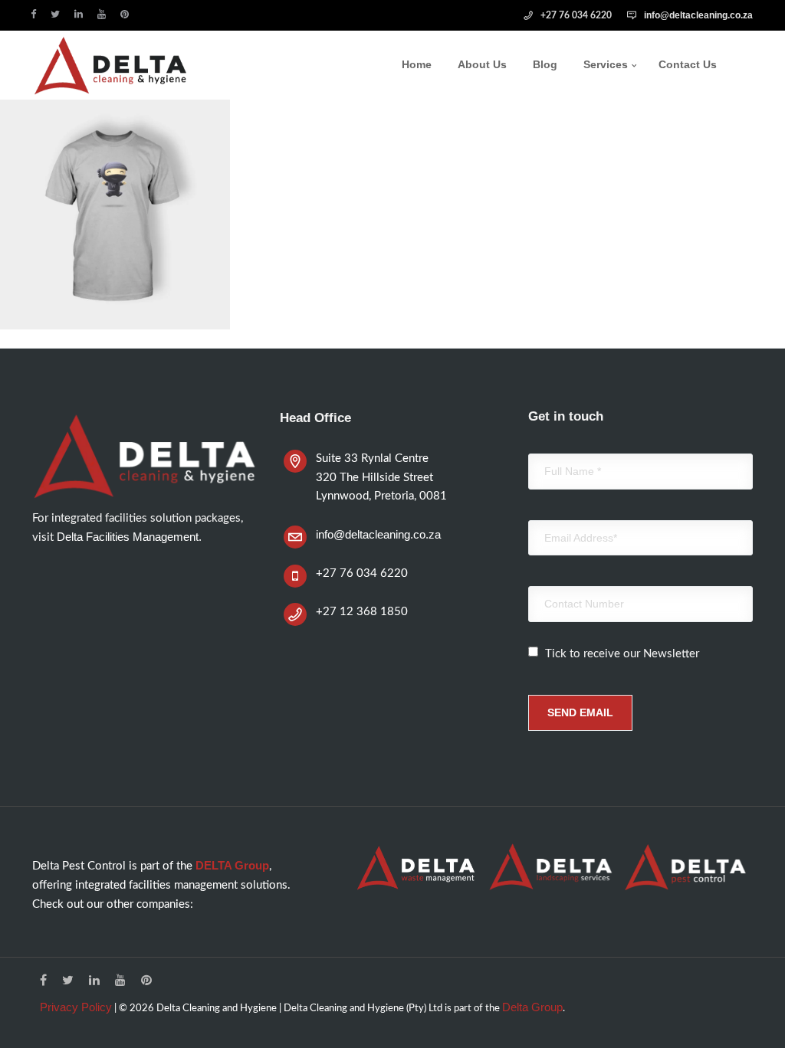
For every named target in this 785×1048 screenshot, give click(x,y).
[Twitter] (59, 13)
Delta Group (532, 1007)
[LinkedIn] (82, 13)
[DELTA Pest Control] (685, 866)
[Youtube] (105, 13)
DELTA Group (232, 865)
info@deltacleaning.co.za (698, 15)
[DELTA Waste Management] (416, 867)
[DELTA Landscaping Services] (550, 866)
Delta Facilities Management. (129, 536)
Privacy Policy (76, 1007)
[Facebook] (37, 13)
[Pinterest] (128, 13)
